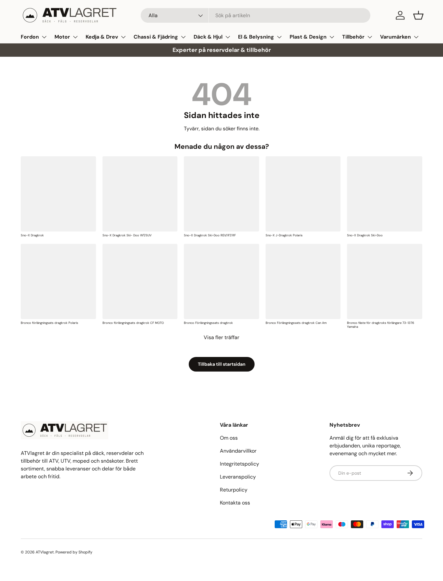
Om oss (229, 437)
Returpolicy (233, 489)
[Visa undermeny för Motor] (75, 37)
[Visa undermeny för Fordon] (44, 37)
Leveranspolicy (238, 476)
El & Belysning (256, 36)
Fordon (30, 36)
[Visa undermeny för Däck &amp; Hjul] (228, 37)
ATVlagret (45, 552)
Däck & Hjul (208, 36)
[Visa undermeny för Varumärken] (416, 37)
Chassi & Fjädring (156, 36)
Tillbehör (353, 36)
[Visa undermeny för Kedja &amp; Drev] (123, 37)
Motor (62, 36)
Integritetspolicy (239, 463)
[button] (418, 15)
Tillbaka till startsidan (221, 364)
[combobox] (256, 15)
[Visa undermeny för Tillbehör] (370, 37)
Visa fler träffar (221, 337)
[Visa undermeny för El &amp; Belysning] (279, 37)
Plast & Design (308, 36)
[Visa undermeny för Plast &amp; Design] (332, 37)
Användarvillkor (238, 450)
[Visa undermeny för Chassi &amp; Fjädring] (183, 37)
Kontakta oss (235, 502)
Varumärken (395, 36)
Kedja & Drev (102, 36)
